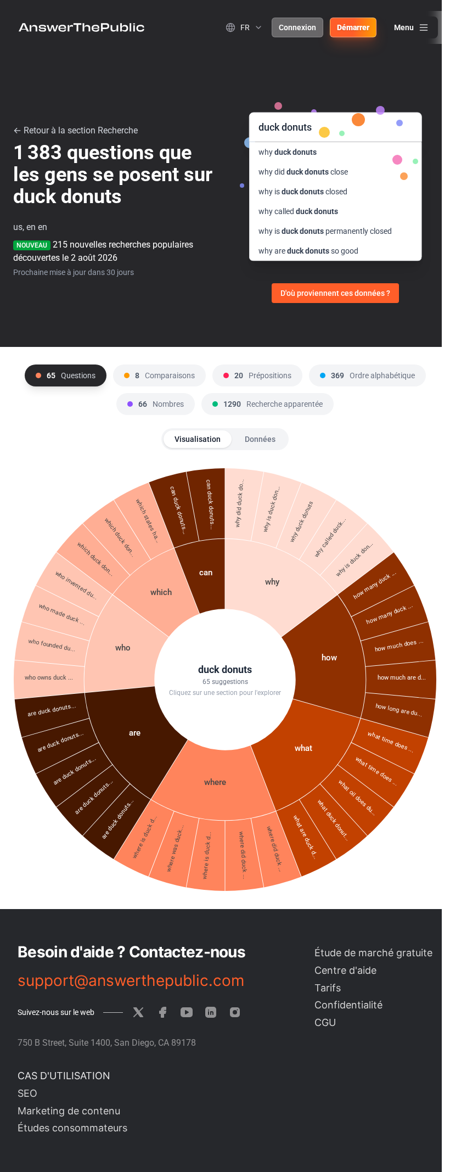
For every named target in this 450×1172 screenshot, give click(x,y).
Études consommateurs (72, 1128)
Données (260, 439)
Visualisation (198, 439)
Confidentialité (348, 1005)
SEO (27, 1093)
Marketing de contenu (69, 1111)
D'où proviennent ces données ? (335, 293)
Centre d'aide (345, 970)
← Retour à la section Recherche (75, 130)
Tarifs (327, 988)
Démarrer (353, 27)
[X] (138, 1012)
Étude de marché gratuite (373, 952)
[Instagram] (234, 1012)
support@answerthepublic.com (131, 980)
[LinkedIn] (210, 1012)
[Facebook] (162, 1012)
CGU (325, 1022)
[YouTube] (186, 1012)
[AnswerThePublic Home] (81, 27)
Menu (404, 27)
